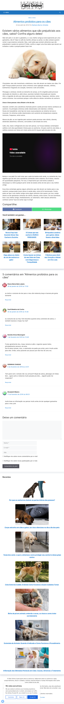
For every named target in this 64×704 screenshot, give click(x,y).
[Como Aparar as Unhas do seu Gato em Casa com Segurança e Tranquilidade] (32, 251)
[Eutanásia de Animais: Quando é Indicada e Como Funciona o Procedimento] (32, 639)
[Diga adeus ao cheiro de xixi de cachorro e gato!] (11, 251)
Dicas (34, 17)
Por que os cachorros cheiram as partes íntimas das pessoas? (32, 500)
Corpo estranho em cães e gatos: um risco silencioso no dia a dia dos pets (32, 527)
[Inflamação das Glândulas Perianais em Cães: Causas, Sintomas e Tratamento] (32, 667)
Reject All (21, 697)
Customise (11, 697)
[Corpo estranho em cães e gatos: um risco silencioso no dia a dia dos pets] (32, 524)
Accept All (32, 697)
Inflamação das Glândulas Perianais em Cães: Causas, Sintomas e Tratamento (32, 671)
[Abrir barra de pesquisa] (60, 12)
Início (29, 17)
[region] (21, 692)
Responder (8, 299)
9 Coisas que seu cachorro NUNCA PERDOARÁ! (32, 235)
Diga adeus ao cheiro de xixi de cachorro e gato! (11, 257)
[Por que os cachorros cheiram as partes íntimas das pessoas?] (32, 496)
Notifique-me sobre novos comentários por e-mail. (21, 456)
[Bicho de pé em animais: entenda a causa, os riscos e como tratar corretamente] (32, 610)
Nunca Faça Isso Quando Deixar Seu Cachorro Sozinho (11, 235)
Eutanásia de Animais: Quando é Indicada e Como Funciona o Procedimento (32, 643)
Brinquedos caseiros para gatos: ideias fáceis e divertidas (52, 235)
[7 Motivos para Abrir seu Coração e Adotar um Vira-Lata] (53, 251)
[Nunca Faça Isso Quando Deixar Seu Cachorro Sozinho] (11, 229)
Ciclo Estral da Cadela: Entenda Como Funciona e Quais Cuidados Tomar (32, 585)
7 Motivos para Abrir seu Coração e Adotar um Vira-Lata (52, 257)
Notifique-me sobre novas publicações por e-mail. (21, 461)
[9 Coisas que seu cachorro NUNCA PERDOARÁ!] (32, 229)
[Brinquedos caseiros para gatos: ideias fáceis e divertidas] (53, 229)
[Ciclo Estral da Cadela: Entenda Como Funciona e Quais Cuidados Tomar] (32, 581)
